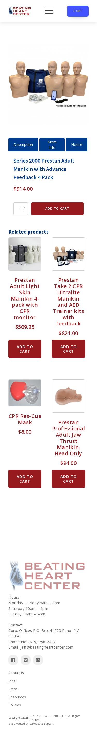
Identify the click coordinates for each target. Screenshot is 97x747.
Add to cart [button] (25, 349)
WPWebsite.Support (42, 723)
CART (77, 11)
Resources (17, 697)
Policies (14, 705)
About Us (16, 672)
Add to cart (57, 208)
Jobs (12, 680)
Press (13, 688)
